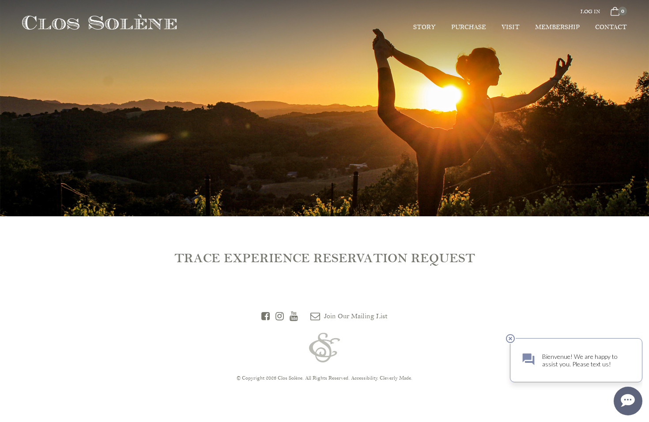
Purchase (468, 27)
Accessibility (364, 378)
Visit (511, 27)
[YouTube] (294, 316)
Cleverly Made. (396, 378)
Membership (557, 27)
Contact (611, 27)
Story (424, 27)
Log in (590, 11)
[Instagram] (279, 316)
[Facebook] (265, 316)
